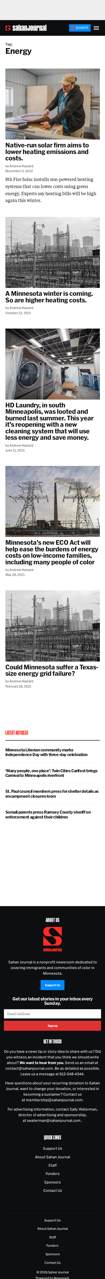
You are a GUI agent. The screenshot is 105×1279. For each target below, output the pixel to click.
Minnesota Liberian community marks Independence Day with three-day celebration (46, 752)
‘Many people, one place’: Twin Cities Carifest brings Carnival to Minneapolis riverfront (51, 773)
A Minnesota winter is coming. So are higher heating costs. (49, 296)
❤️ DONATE (79, 28)
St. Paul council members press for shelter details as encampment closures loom (52, 793)
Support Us (52, 985)
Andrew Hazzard (21, 166)
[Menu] (96, 28)
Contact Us (52, 1190)
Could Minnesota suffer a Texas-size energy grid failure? (52, 670)
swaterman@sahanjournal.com (54, 1120)
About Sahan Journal (52, 1157)
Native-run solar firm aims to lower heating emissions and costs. (47, 151)
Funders (53, 1174)
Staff (52, 1165)
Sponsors (52, 1182)
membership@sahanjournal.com (54, 1100)
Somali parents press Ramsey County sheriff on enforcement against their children (48, 814)
